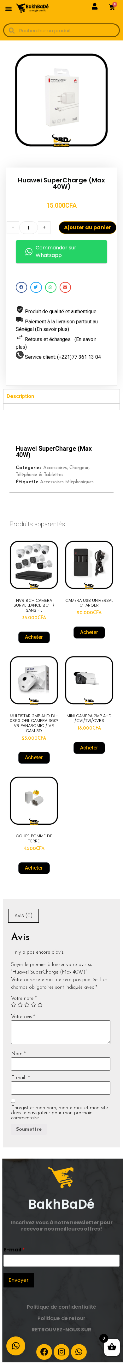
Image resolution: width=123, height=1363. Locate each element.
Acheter (34, 637)
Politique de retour (61, 1318)
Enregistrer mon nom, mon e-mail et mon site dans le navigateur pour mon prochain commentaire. (59, 1113)
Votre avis (23, 1016)
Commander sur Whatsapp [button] (56, 251)
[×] (15, 1345)
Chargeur (79, 468)
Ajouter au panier (87, 227)
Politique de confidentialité (61, 1307)
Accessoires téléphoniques (67, 482)
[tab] (23, 916)
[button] (8, 8)
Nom (18, 1053)
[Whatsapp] (79, 1352)
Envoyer (19, 1280)
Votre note (24, 998)
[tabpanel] (61, 406)
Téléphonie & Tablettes (39, 475)
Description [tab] (20, 396)
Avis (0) (23, 915)
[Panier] (112, 7)
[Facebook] (44, 1352)
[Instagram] (61, 1352)
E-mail (20, 1077)
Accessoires (55, 468)
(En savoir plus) (52, 329)
